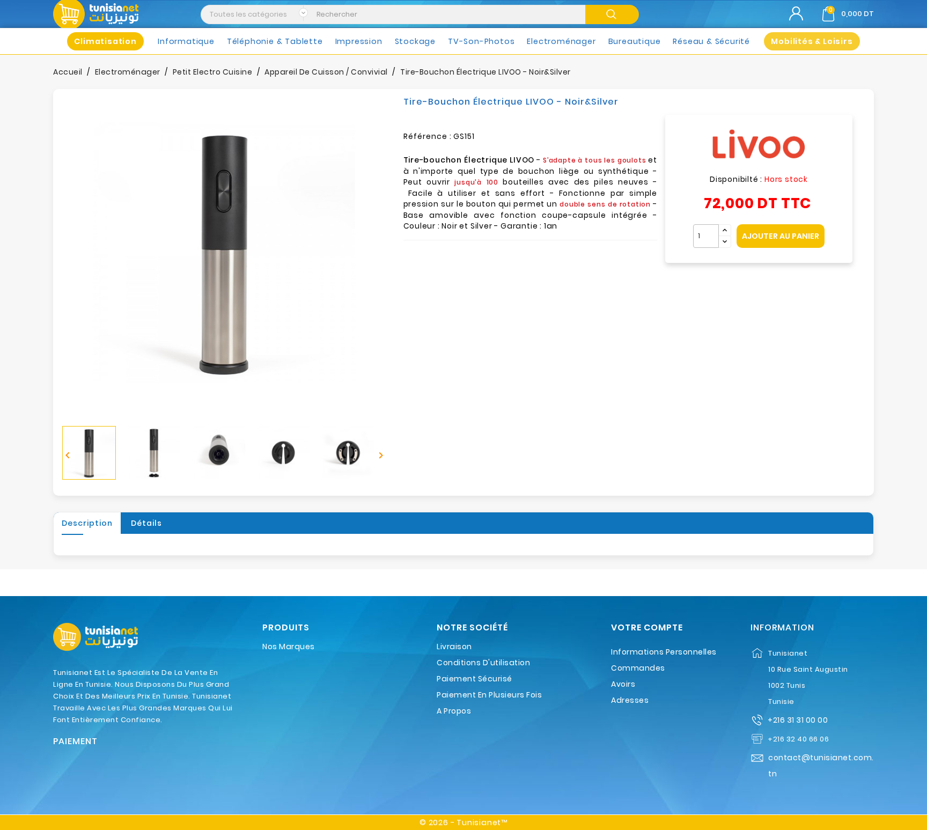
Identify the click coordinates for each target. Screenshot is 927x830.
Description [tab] (87, 523)
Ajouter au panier (780, 236)
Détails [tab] (146, 523)
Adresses (630, 700)
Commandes (638, 668)
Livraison (454, 646)
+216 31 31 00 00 (798, 720)
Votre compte (647, 628)
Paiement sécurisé (474, 678)
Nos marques (288, 646)
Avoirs (623, 684)
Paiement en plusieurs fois (489, 694)
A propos (454, 711)
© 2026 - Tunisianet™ (463, 822)
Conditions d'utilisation (483, 662)
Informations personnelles (664, 652)
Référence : (427, 136)
